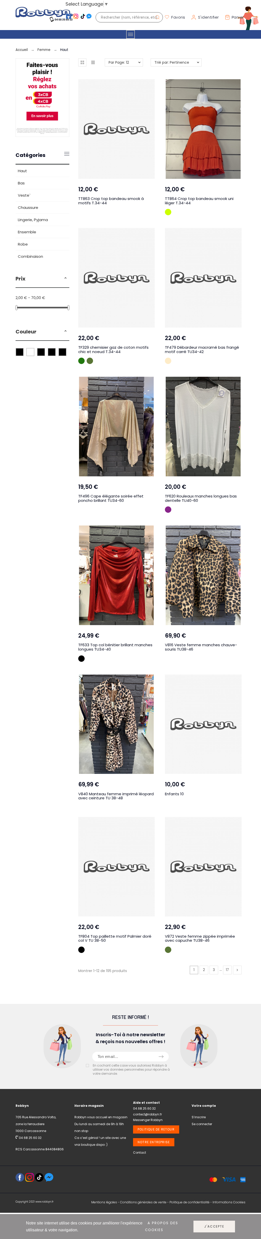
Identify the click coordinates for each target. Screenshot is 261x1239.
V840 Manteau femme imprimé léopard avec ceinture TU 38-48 (116, 796)
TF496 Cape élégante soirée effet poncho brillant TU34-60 (110, 498)
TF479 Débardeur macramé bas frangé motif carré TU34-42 (202, 349)
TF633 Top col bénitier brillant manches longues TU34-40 (115, 647)
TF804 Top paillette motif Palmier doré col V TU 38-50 (114, 938)
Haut (22, 170)
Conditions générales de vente (143, 1202)
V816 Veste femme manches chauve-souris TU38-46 (201, 647)
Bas (21, 183)
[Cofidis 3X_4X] (42, 135)
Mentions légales (104, 1202)
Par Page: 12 (119, 62)
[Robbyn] (44, 17)
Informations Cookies (229, 1202)
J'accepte (214, 1226)
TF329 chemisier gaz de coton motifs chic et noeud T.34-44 (113, 349)
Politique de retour (156, 1129)
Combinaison (30, 256)
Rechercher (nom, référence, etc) (156, 17)
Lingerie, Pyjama (33, 219)
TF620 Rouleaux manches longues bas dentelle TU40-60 (201, 498)
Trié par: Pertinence (171, 62)
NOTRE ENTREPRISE (154, 1142)
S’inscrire (199, 1117)
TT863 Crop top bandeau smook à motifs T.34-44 (111, 201)
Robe (23, 244)
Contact (139, 1152)
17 (227, 969)
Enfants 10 (174, 794)
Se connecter (202, 1124)
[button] (65, 278)
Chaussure (28, 207)
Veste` (24, 195)
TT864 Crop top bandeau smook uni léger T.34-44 (199, 201)
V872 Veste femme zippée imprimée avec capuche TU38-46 (200, 938)
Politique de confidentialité (189, 1202)
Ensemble (27, 232)
